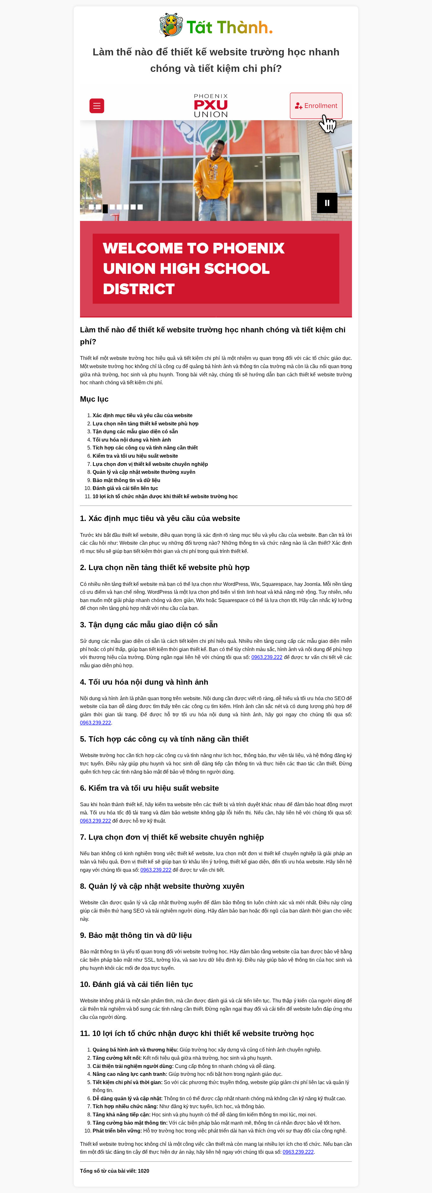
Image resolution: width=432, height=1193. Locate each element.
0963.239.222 (266, 657)
